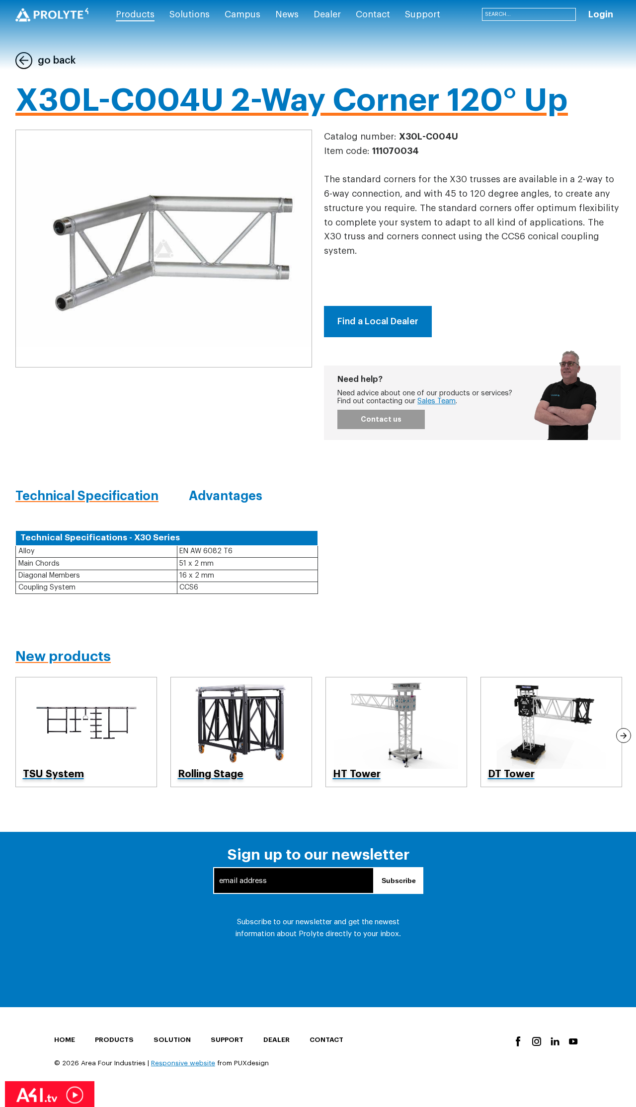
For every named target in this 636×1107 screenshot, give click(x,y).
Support (227, 1039)
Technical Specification (87, 496)
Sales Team (436, 401)
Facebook (517, 1040)
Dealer (276, 1039)
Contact (326, 1039)
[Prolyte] (51, 15)
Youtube (572, 1040)
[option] (86, 732)
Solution (172, 1039)
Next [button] (623, 735)
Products (114, 1039)
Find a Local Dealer (377, 321)
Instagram (536, 1040)
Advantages (225, 496)
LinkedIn (554, 1040)
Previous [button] (12, 735)
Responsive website (183, 1063)
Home (64, 1039)
